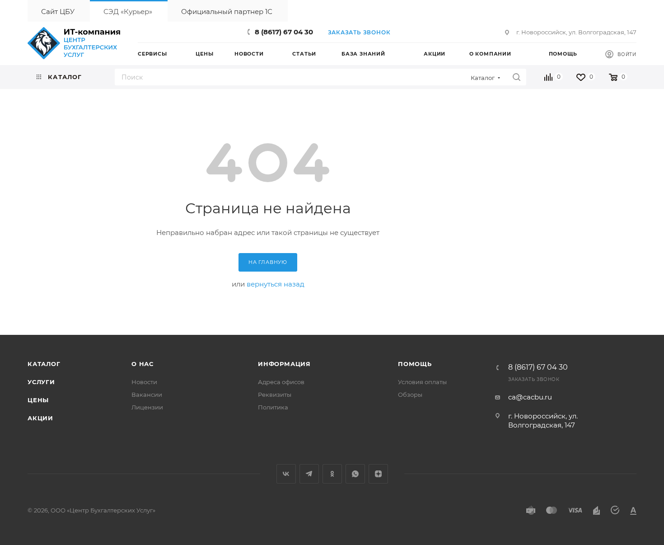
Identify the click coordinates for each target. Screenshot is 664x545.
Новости (144, 381)
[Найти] (516, 77)
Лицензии (147, 407)
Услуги (41, 381)
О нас (142, 363)
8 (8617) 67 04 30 (284, 32)
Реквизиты (274, 394)
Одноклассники (332, 474)
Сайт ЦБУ (58, 11)
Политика (273, 407)
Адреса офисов (281, 381)
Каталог (44, 363)
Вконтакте (286, 474)
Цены (38, 400)
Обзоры (410, 394)
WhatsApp (355, 474)
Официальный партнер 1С (226, 11)
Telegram (309, 474)
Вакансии (146, 394)
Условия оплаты (422, 381)
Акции (40, 418)
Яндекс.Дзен (378, 474)
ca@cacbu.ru (530, 397)
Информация (284, 363)
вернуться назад (275, 284)
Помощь (415, 363)
